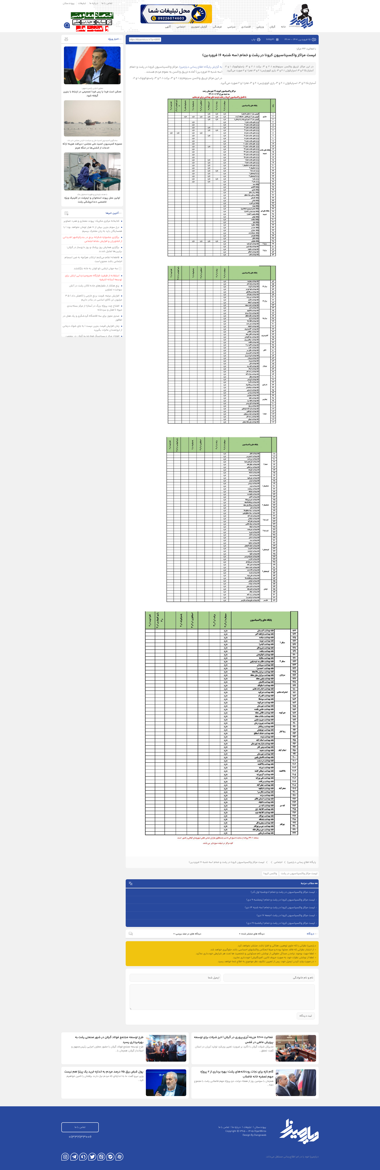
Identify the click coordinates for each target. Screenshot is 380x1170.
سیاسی (231, 27)
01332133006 (80, 1137)
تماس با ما (107, 3)
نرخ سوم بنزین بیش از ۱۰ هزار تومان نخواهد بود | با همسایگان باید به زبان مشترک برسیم (93, 229)
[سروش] (83, 1157)
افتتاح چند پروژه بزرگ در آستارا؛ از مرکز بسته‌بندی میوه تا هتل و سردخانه (94, 308)
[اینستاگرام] (65, 1157)
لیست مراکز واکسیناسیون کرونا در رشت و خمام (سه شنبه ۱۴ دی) (280, 908)
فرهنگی (217, 27)
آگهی (168, 27)
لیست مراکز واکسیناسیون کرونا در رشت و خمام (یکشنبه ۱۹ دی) (280, 923)
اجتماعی (181, 27)
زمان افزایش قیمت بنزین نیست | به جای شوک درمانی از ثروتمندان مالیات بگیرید (92, 328)
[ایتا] (101, 1157)
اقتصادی (246, 27)
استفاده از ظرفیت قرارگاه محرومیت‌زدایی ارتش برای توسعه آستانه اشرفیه (93, 278)
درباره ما (93, 3)
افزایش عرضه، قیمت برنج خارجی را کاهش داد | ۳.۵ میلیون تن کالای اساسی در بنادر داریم (93, 298)
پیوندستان (69, 3)
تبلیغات (82, 3)
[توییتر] (92, 1157)
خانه (283, 27)
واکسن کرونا (270, 874)
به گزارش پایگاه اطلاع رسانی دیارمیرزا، (200, 67)
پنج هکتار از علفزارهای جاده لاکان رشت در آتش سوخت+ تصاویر (95, 288)
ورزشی (260, 27)
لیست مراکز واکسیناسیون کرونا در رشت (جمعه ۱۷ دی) (286, 915)
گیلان (272, 27)
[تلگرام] (74, 1157)
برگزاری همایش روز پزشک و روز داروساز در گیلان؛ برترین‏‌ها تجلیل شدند (94, 249)
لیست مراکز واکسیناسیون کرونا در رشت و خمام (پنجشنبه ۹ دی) (280, 900)
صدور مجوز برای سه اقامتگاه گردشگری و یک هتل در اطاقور (92, 318)
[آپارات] (119, 1157)
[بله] (110, 1157)
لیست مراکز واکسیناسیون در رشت (299, 874)
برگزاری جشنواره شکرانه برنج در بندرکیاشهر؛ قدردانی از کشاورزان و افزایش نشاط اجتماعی (92, 239)
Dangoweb (260, 1135)
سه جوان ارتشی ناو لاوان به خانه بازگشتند (96, 269)
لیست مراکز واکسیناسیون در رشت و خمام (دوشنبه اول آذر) (283, 892)
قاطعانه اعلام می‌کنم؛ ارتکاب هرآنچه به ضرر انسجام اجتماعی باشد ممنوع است (93, 259)
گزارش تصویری (199, 27)
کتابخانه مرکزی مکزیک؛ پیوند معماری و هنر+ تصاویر (92, 221)
